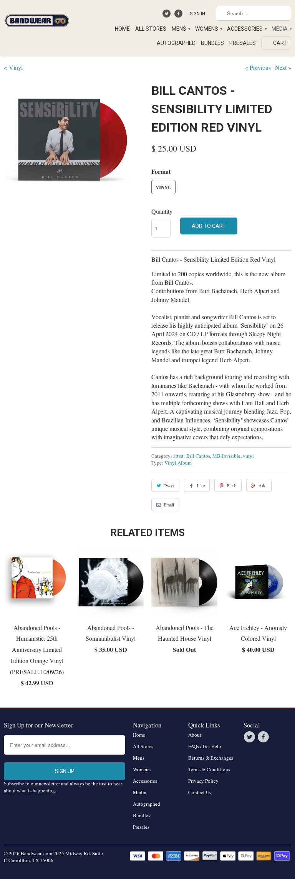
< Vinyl (13, 67)
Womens (208, 29)
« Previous (258, 67)
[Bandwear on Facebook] (179, 15)
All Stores (150, 29)
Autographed (176, 43)
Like (201, 485)
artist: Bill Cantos (191, 455)
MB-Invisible (226, 455)
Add (263, 485)
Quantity (161, 211)
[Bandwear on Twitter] (167, 15)
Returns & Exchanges (210, 757)
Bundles (212, 43)
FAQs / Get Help (204, 746)
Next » (283, 67)
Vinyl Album (178, 462)
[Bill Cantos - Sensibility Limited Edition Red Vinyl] (74, 151)
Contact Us (199, 792)
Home (122, 29)
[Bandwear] (37, 19)
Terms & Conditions (209, 769)
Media (281, 29)
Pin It (232, 485)
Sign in (197, 13)
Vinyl (163, 187)
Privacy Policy (203, 780)
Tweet (169, 485)
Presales (242, 43)
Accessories (246, 29)
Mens (181, 29)
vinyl (248, 455)
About (194, 734)
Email (169, 504)
